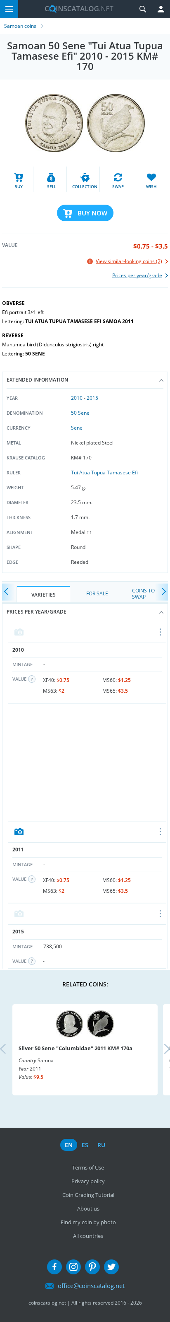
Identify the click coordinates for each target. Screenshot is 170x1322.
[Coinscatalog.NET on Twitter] (111, 1266)
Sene (77, 427)
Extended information (37, 379)
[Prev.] (8, 591)
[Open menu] (161, 632)
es (85, 1145)
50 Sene (80, 412)
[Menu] (9, 9)
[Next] (162, 591)
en (69, 1145)
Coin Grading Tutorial (88, 1195)
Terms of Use (88, 1167)
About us (88, 1208)
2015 (92, 397)
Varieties (43, 594)
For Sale (97, 593)
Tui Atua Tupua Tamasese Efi (104, 472)
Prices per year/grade (36, 611)
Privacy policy (88, 1181)
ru (101, 1145)
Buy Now (92, 213)
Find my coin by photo (88, 1222)
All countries (88, 1236)
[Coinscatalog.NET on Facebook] (54, 1266)
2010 (77, 397)
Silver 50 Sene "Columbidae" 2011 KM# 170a (75, 1048)
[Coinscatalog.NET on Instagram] (73, 1266)
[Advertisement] (87, 762)
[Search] (143, 9)
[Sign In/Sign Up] (161, 9)
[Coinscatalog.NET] (76, 9)
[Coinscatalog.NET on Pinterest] (92, 1266)
